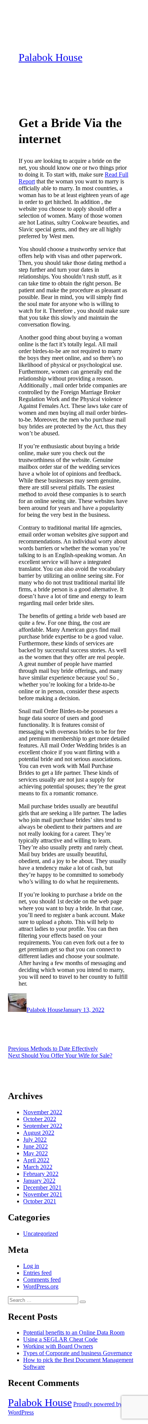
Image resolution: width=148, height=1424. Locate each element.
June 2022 (35, 1146)
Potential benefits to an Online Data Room (73, 1332)
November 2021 (42, 1194)
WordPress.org (40, 1286)
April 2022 (36, 1160)
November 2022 (42, 1112)
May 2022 (35, 1153)
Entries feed (37, 1272)
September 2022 (42, 1126)
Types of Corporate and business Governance (77, 1353)
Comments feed (42, 1279)
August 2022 (38, 1132)
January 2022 (39, 1180)
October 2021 (39, 1201)
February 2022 (40, 1174)
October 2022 (39, 1119)
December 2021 (42, 1187)
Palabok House (50, 57)
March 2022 (37, 1167)
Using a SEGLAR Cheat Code (60, 1339)
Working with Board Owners (58, 1346)
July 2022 (35, 1139)
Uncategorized (40, 1233)
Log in (31, 1266)
